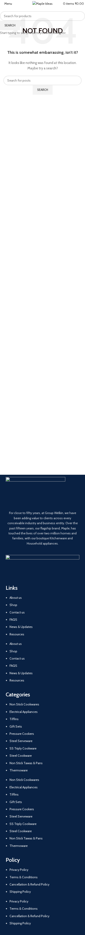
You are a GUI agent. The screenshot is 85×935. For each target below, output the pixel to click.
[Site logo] (42, 3)
